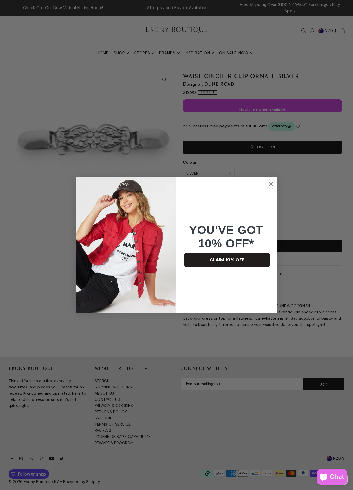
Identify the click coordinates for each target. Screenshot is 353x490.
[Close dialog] (270, 184)
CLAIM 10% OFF (227, 260)
